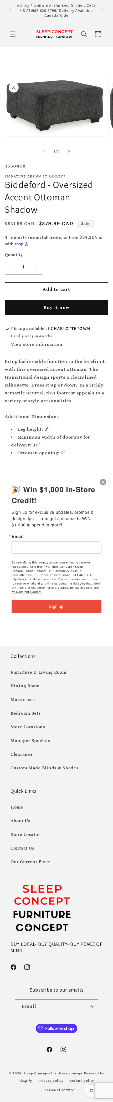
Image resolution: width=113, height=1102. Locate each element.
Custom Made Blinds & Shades (44, 768)
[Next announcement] (102, 10)
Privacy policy (51, 1081)
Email (18, 536)
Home (17, 807)
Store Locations (28, 727)
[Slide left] (44, 152)
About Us (20, 821)
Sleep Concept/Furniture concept (53, 1073)
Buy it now (56, 307)
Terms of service (59, 1090)
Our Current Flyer (30, 862)
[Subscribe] (91, 1006)
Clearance (22, 754)
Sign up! (56, 606)
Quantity (14, 255)
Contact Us (22, 848)
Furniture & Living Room (38, 672)
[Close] (103, 482)
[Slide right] (69, 152)
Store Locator (25, 834)
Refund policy (81, 1081)
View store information (37, 344)
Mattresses (23, 699)
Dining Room (25, 686)
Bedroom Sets (26, 713)
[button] (13, 34)
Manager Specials (30, 740)
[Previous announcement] (10, 10)
